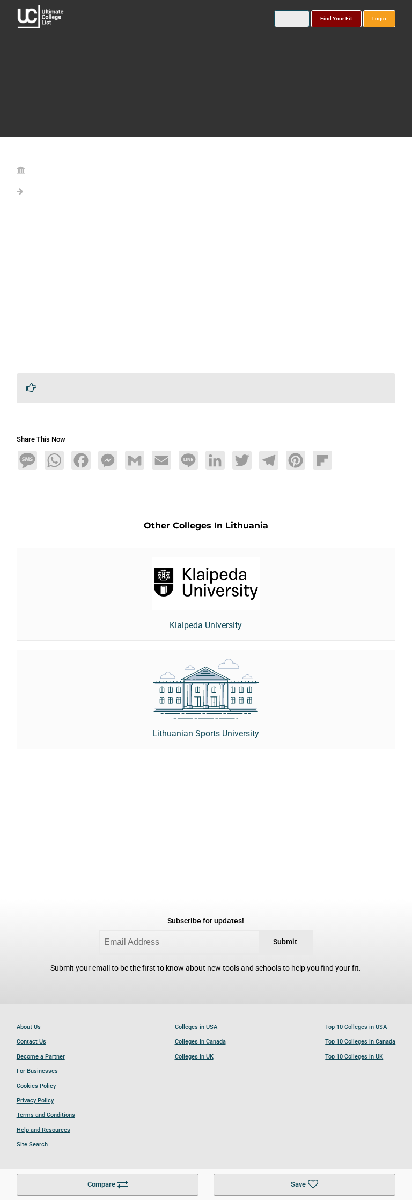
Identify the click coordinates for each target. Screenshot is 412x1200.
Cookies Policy (36, 1086)
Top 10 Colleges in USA (356, 1027)
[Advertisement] (206, 289)
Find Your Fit (336, 18)
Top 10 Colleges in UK (354, 1056)
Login (379, 18)
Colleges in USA (196, 1027)
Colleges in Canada (200, 1041)
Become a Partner (41, 1056)
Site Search (32, 1144)
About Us (29, 1027)
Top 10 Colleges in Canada (360, 1041)
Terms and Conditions (46, 1115)
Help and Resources (43, 1130)
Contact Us (31, 1041)
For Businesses (37, 1071)
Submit (285, 941)
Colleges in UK (194, 1056)
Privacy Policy (35, 1100)
